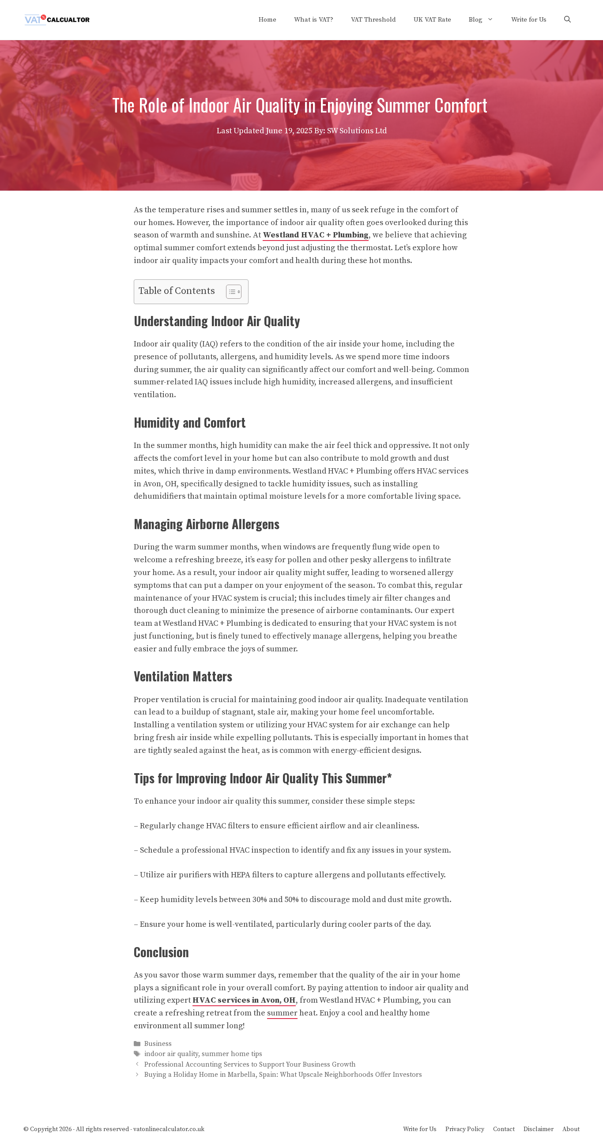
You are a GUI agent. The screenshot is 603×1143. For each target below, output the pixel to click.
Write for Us (528, 19)
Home (267, 19)
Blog (475, 19)
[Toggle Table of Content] (229, 291)
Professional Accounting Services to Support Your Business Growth (250, 1064)
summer (282, 1013)
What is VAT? (313, 19)
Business (158, 1044)
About (571, 1129)
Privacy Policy (464, 1129)
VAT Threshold (373, 19)
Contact (504, 1129)
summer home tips (232, 1054)
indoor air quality (171, 1054)
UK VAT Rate (432, 19)
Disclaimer (539, 1129)
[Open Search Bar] (567, 19)
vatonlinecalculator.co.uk (168, 1129)
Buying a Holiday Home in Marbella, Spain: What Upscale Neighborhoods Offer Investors (283, 1075)
